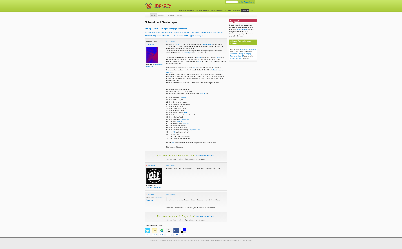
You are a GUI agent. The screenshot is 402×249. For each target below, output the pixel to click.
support (191, 35)
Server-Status (247, 240)
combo (158, 32)
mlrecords (151, 45)
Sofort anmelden (242, 29)
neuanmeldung (150, 35)
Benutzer (161, 15)
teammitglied (199, 36)
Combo (199, 61)
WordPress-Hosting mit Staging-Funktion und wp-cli (240, 55)
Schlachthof (186, 123)
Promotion (183, 28)
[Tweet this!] (148, 235)
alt (146, 32)
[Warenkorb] (255, 9)
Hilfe (252, 10)
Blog (212, 240)
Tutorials (179, 15)
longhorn (203, 32)
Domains (228, 10)
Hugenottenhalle (194, 130)
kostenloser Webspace (186, 10)
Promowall (170, 15)
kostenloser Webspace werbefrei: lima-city (166, 6)
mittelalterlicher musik (213, 32)
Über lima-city (205, 240)
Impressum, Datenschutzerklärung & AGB (228, 240)
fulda (162, 32)
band (149, 32)
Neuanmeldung (208, 44)
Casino (183, 98)
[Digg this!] (155, 235)
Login (241, 2)
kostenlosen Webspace (153, 187)
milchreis (151, 195)
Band (199, 57)
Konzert (194, 68)
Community (245, 10)
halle (166, 32)
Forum (153, 15)
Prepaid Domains (236, 58)
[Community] (148, 14)
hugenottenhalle (173, 32)
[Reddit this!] (169, 235)
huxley (181, 32)
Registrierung (249, 2)
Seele (219, 57)
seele (186, 35)
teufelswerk (152, 165)
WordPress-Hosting (217, 10)
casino (153, 32)
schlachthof (179, 36)
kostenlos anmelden (204, 155)
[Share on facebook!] (177, 235)
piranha (159, 36)
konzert (186, 32)
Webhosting (154, 240)
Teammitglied (188, 53)
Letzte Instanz (218, 70)
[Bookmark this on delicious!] (184, 235)
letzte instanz (194, 32)
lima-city (148, 28)
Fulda (174, 132)
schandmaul (168, 35)
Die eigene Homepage (169, 28)
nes (222, 32)
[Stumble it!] (162, 235)
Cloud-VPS (236, 10)
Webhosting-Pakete (202, 10)
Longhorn (185, 119)
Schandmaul (179, 44)
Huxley (179, 121)
